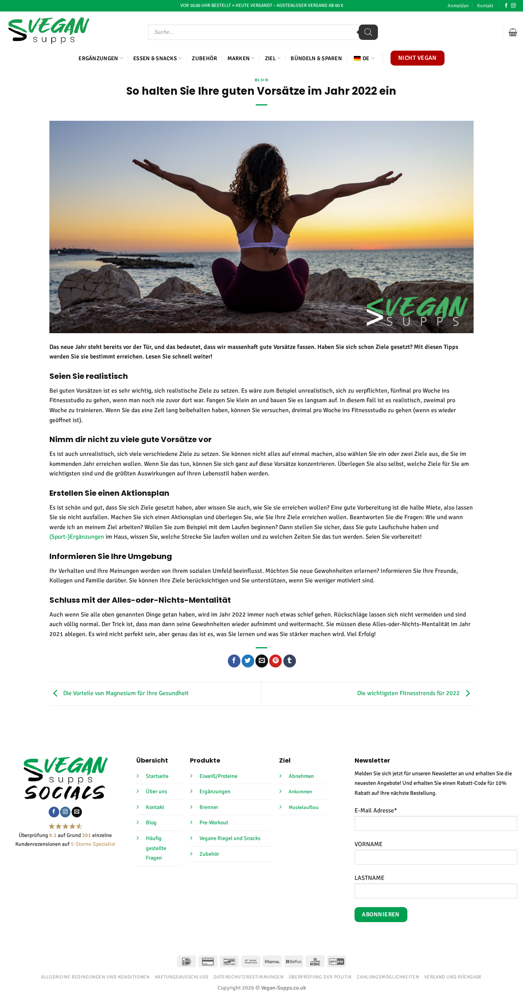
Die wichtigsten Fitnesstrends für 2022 (409, 693)
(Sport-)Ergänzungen (76, 537)
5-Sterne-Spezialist (93, 844)
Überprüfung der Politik (320, 977)
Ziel (270, 58)
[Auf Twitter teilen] (248, 661)
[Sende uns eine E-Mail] (77, 812)
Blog (261, 80)
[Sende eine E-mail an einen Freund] (261, 661)
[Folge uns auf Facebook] (506, 5)
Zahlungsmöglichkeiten (388, 977)
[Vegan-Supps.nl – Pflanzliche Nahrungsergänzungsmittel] (49, 31)
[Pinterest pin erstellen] (275, 661)
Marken (238, 58)
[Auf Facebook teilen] (234, 661)
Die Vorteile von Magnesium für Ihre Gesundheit (125, 693)
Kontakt (485, 6)
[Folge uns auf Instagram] (513, 5)
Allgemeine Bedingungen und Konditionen (95, 977)
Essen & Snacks (155, 58)
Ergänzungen (98, 58)
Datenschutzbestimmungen (248, 977)
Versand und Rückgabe (453, 977)
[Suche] (368, 32)
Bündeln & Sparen (316, 58)
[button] (458, 6)
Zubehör (204, 58)
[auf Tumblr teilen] (289, 661)
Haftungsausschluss (182, 977)
